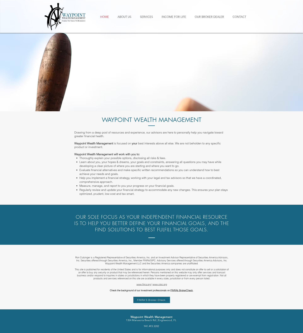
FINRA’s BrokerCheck (181, 290)
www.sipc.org (160, 284)
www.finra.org (144, 284)
